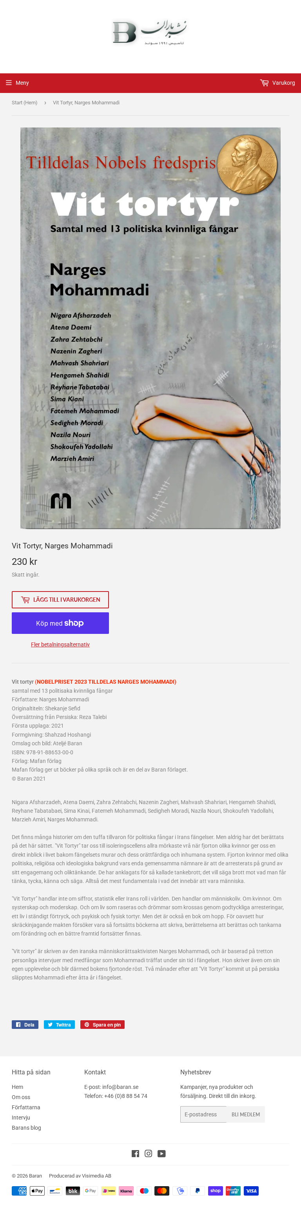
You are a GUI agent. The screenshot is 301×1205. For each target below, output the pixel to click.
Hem (17, 1087)
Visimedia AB (96, 1176)
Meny (22, 83)
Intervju (21, 1117)
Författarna (26, 1107)
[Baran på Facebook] (135, 1155)
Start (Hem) (25, 103)
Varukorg (283, 83)
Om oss (21, 1097)
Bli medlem (246, 1115)
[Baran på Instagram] (148, 1155)
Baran (35, 1176)
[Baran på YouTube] (162, 1155)
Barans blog (26, 1128)
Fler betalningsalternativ (60, 644)
